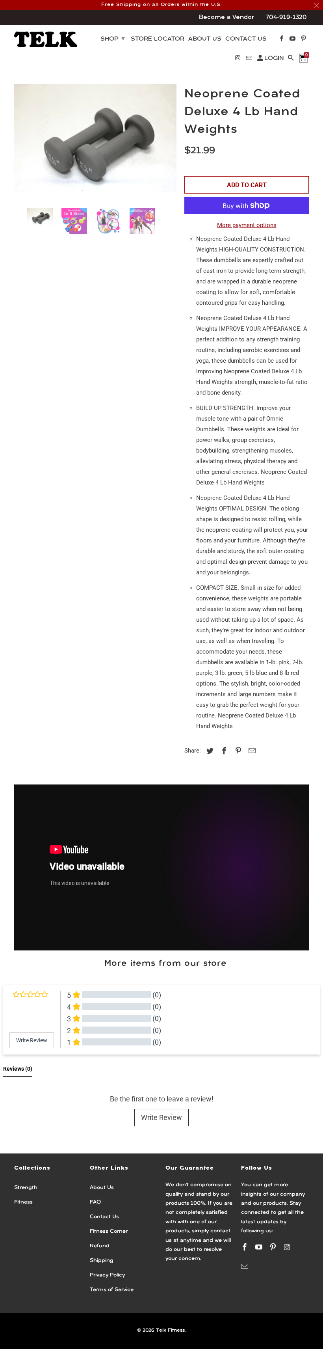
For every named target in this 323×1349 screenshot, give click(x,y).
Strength (25, 1187)
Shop (112, 39)
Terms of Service (112, 1289)
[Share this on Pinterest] (237, 751)
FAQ (95, 1202)
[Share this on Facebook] (223, 751)
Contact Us (104, 1216)
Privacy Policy (107, 1275)
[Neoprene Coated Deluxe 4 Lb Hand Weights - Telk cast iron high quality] (95, 143)
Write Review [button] (31, 1040)
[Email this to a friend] (251, 751)
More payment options (247, 225)
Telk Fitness (170, 1330)
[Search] (291, 59)
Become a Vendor (226, 17)
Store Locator (157, 39)
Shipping (101, 1260)
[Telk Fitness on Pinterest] (273, 1247)
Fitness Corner (109, 1231)
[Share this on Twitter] (208, 751)
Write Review (161, 1117)
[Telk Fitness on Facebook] (245, 1247)
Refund (100, 1245)
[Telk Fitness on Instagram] (287, 1247)
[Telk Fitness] (45, 39)
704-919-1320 (286, 17)
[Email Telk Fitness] (245, 1266)
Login (274, 58)
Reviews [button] (17, 1069)
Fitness (23, 1202)
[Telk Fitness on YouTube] (259, 1247)
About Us (102, 1187)
